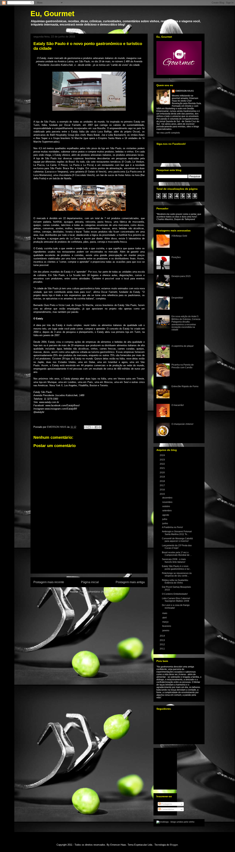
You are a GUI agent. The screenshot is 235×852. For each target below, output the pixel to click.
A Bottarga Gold (179, 236)
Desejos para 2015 (181, 276)
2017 (162, 485)
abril (164, 617)
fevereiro (167, 626)
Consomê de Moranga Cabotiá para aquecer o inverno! (177, 539)
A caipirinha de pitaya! (182, 346)
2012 (162, 644)
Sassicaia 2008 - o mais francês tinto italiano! (174, 560)
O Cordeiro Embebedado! (175, 594)
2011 (162, 648)
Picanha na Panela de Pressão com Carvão (182, 366)
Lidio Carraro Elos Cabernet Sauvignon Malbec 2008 (176, 599)
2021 (162, 468)
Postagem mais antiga (130, 582)
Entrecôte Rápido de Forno (184, 386)
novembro (167, 502)
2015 (162, 494)
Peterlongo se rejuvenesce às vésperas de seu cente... (177, 574)
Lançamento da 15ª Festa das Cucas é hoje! (177, 546)
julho (165, 519)
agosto (166, 515)
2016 (162, 489)
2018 (162, 481)
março (165, 622)
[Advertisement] (89, 552)
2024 (162, 455)
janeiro (166, 630)
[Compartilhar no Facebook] (96, 427)
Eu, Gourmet (52, 14)
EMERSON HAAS (185, 91)
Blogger (174, 844)
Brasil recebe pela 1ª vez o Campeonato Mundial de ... (177, 553)
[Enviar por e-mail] (86, 427)
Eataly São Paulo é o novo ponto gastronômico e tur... (176, 567)
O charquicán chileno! (182, 424)
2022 (162, 464)
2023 (162, 459)
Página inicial (90, 582)
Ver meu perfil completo (168, 133)
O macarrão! (177, 405)
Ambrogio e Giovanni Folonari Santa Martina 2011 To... (177, 532)
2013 (162, 640)
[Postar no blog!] (89, 427)
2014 (162, 636)
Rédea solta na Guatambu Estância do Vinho (175, 581)
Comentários (167, 809)
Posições (176, 257)
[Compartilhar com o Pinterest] (100, 427)
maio (165, 613)
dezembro (167, 497)
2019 (162, 476)
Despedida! (177, 297)
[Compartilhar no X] (93, 427)
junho (165, 523)
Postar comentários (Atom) (93, 591)
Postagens (166, 804)
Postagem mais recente (48, 582)
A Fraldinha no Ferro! (172, 527)
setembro (167, 510)
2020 (162, 472)
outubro (166, 506)
